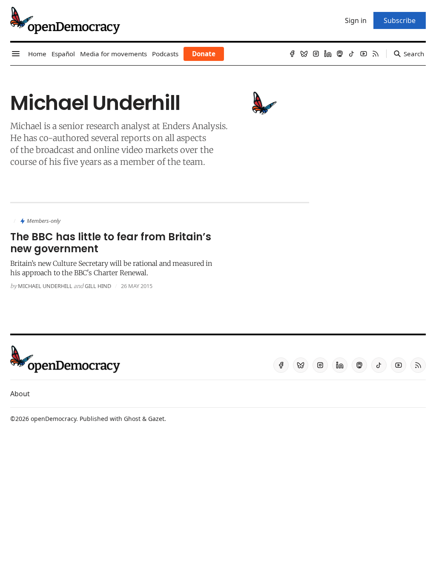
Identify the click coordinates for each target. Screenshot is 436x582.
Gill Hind (98, 286)
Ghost (132, 419)
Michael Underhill (45, 286)
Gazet (156, 419)
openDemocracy (53, 419)
